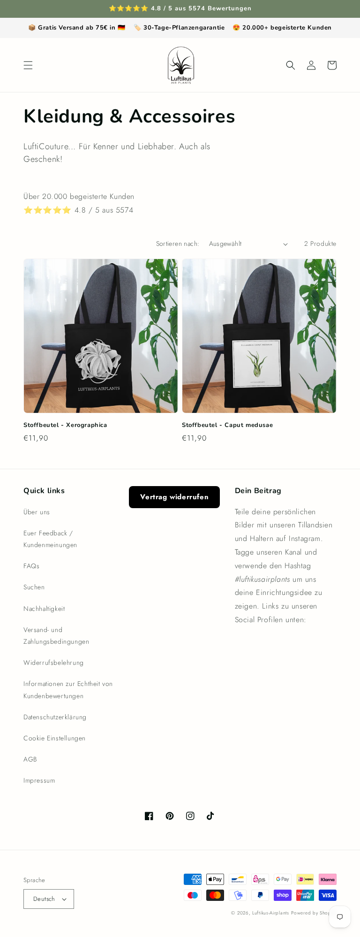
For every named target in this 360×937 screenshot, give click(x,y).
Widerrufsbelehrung (53, 662)
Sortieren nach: (178, 243)
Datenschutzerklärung (55, 717)
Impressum (39, 780)
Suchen (34, 587)
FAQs (31, 566)
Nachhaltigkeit (44, 608)
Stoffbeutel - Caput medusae (227, 425)
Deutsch (44, 898)
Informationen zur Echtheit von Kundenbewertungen (68, 689)
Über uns (36, 512)
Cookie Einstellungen (54, 738)
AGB (30, 759)
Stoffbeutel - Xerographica (65, 425)
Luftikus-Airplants (270, 912)
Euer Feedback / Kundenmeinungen (50, 538)
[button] (28, 65)
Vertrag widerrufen (174, 497)
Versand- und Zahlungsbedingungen (56, 635)
